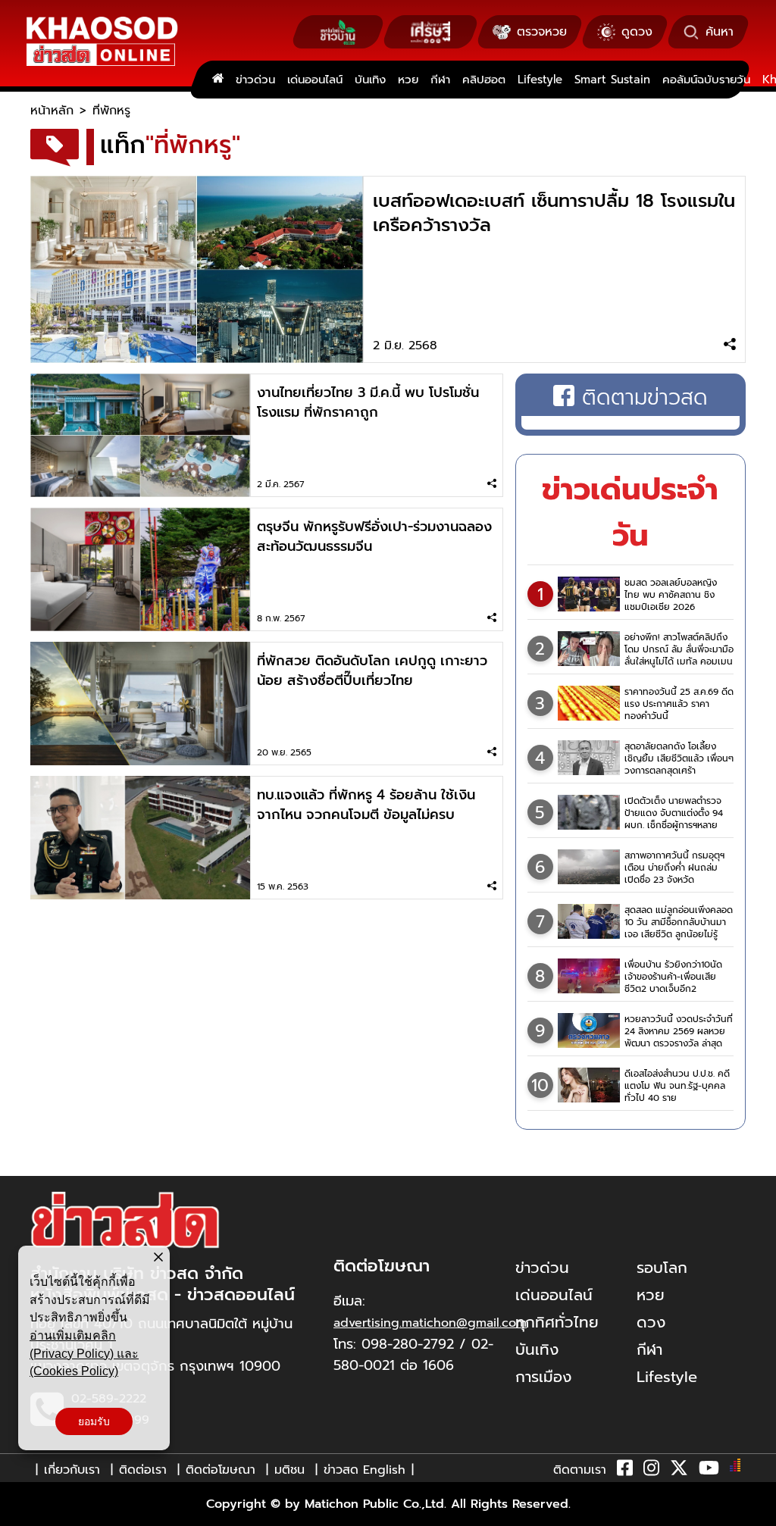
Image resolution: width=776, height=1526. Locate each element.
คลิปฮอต (483, 79)
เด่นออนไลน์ (315, 79)
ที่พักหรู (111, 111)
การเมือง (543, 1376)
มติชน (289, 1470)
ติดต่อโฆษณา (220, 1470)
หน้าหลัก (52, 111)
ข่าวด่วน (255, 79)
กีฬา (440, 79)
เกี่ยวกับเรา (72, 1470)
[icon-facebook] (625, 1470)
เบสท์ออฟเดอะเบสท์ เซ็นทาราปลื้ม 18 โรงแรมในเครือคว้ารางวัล (554, 213)
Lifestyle (540, 79)
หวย (408, 79)
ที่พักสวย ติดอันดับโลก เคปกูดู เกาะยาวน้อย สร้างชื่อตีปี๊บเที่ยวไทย (372, 670)
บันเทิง (370, 79)
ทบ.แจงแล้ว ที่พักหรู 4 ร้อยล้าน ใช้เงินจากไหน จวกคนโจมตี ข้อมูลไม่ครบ (366, 804)
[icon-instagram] (651, 1470)
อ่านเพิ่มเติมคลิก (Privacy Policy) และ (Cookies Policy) (84, 1353)
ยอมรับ (94, 1421)
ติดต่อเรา (143, 1470)
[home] (218, 80)
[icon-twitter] (679, 1470)
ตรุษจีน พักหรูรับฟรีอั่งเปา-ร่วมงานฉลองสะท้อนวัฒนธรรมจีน (374, 536)
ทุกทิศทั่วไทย (557, 1322)
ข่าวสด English (364, 1470)
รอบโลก (662, 1267)
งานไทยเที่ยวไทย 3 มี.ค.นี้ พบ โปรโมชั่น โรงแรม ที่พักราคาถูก (368, 402)
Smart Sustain (612, 79)
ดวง (651, 1322)
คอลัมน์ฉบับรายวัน (706, 79)
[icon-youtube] (709, 1470)
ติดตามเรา (579, 1470)
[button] (21, 1511)
